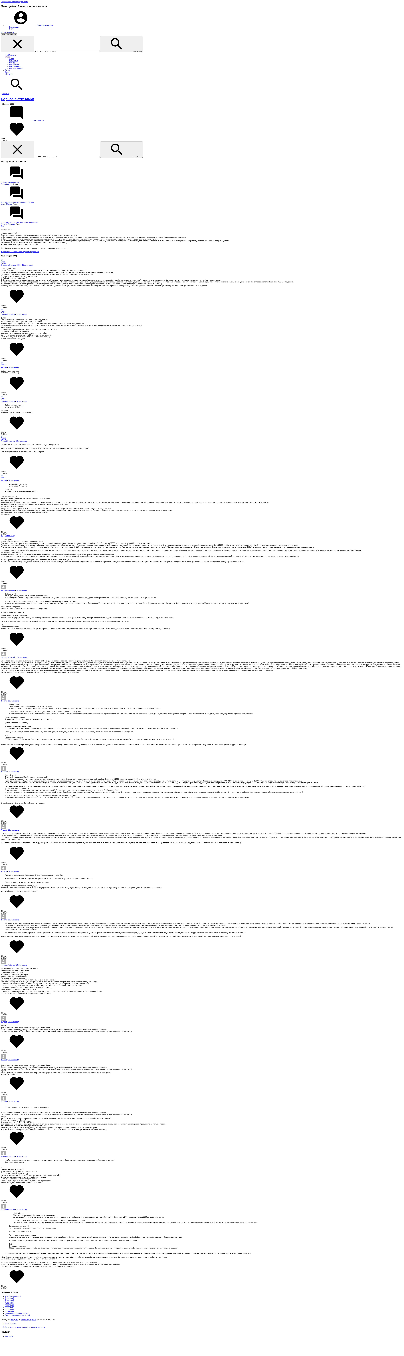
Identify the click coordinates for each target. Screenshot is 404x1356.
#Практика (5, 252)
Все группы (13, 62)
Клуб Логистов (10, 55)
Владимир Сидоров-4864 (11, 265)
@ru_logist (9, 1336)
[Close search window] (17, 44)
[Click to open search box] (16, 92)
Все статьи (13, 61)
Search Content (40, 51)
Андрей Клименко (8, 441)
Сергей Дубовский (8, 657)
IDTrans (4, 701)
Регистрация (14, 27)
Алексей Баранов (8, 224)
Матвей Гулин (6, 204)
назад (27, 265)
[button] (29, 25)
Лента (11, 59)
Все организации (16, 68)
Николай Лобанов (8, 314)
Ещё (2, 226)
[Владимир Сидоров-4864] (202, 261)
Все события (14, 64)
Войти (11, 29)
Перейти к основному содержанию (14, 2)
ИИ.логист (9, 74)
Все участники (14, 66)
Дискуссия (5, 94)
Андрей (4, 367)
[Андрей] (202, 363)
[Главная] (7, 32)
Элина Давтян (6, 184)
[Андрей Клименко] (202, 437)
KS (2, 536)
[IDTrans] (202, 697)
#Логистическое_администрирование (24, 252)
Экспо (7, 70)
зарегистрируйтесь (28, 1320)
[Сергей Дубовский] (202, 653)
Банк (7, 72)
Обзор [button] (7, 57)
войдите (14, 1320)
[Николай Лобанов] (202, 310)
